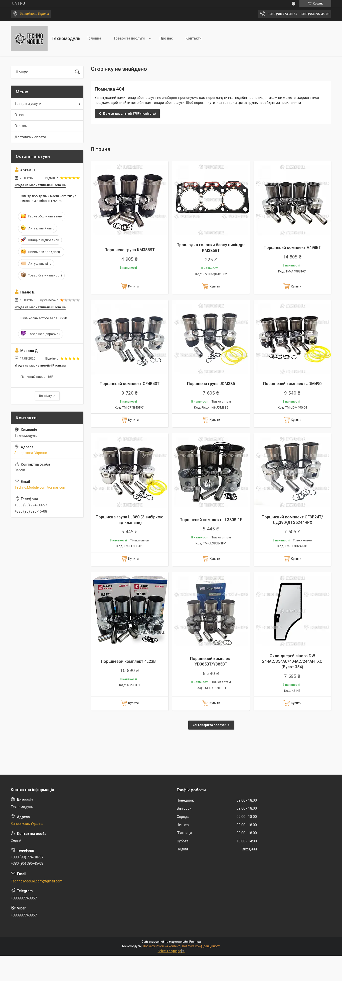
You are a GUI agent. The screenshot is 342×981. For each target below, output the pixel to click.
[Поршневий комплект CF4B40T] (129, 338)
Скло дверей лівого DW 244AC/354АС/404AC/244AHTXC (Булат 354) (292, 661)
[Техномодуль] (29, 38)
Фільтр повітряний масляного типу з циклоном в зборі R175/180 (49, 198)
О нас (19, 115)
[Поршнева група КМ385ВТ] (129, 199)
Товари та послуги (129, 38)
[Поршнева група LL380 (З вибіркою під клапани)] (129, 472)
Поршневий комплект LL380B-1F (211, 519)
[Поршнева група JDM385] (211, 338)
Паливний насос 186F (37, 377)
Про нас (166, 38)
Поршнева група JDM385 (211, 383)
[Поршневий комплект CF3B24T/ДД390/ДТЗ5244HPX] (292, 472)
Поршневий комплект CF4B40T (129, 383)
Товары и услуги (28, 104)
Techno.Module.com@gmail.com (40, 487)
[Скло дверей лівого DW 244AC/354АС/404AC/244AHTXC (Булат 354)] (292, 610)
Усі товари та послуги (209, 725)
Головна (94, 38)
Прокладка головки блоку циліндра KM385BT (211, 247)
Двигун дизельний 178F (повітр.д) (129, 113)
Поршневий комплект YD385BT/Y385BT (211, 661)
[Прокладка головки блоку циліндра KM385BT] (211, 199)
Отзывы (21, 126)
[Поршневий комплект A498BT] (292, 199)
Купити (133, 286)
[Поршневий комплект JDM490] (292, 338)
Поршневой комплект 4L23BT (129, 661)
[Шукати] (77, 72)
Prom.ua (195, 941)
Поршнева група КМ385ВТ (129, 249)
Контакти (194, 38)
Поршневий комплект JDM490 (292, 383)
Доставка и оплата (30, 137)
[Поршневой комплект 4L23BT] (129, 610)
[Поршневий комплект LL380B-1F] (211, 472)
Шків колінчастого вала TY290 (44, 318)
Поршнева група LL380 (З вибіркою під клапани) (129, 520)
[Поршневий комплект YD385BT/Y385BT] (211, 610)
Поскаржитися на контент (161, 946)
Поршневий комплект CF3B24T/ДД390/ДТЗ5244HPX (292, 520)
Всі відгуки (47, 396)
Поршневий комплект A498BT (292, 247)
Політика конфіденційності (201, 946)
